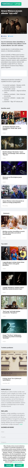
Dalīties (5, 36)
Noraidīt (19, 465)
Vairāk (20, 424)
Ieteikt (11, 36)
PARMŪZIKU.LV (7, 4)
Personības (5, 205)
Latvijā (4, 133)
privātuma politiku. (18, 462)
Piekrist (8, 465)
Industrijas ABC (6, 383)
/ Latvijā (16, 4)
